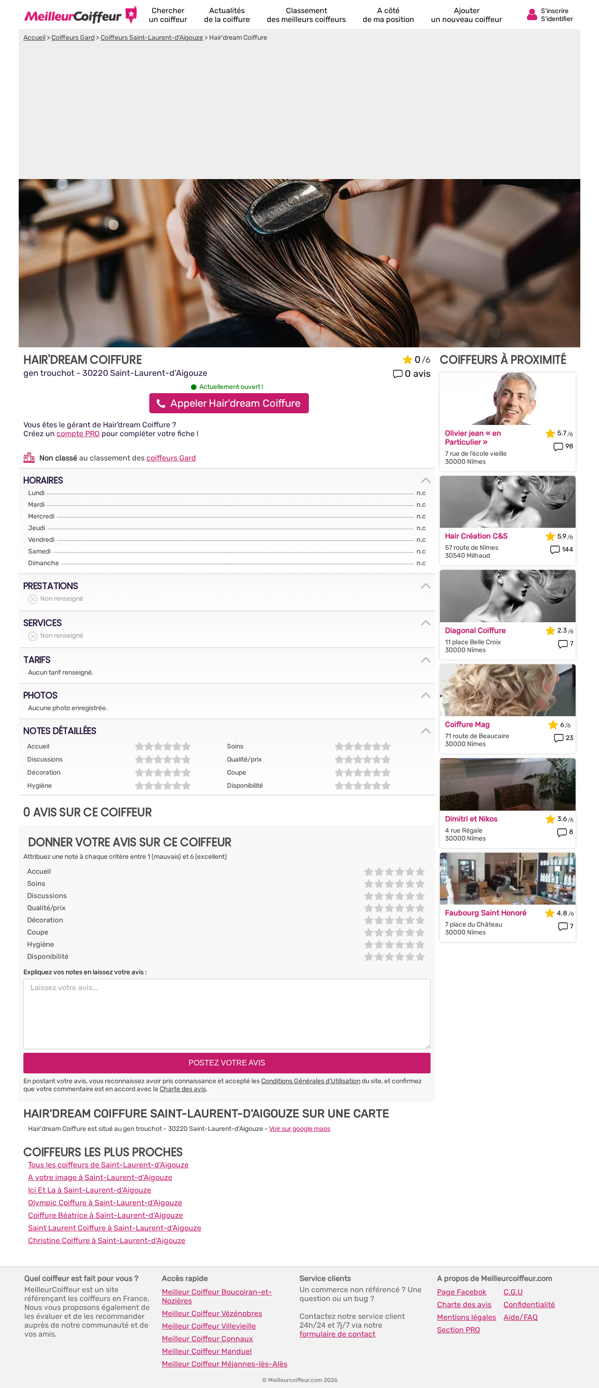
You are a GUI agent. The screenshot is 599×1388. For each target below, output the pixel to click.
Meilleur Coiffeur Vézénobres (212, 1313)
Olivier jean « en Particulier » (473, 437)
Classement (306, 15)
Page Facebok (461, 1291)
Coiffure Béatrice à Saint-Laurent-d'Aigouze (105, 1215)
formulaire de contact (337, 1334)
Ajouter (466, 15)
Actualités (227, 15)
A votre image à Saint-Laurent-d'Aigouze (100, 1177)
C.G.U (513, 1291)
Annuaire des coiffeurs (80, 14)
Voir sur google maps (299, 1129)
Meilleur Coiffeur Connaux (207, 1338)
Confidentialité (529, 1304)
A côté (388, 15)
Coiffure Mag (467, 724)
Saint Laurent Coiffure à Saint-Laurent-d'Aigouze (114, 1227)
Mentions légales (466, 1317)
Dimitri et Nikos (471, 818)
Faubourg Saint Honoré (485, 912)
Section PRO (458, 1329)
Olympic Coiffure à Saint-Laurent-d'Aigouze (105, 1202)
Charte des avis (183, 1089)
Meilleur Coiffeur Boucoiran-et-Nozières (217, 1296)
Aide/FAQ (521, 1317)
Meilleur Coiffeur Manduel (207, 1351)
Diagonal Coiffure (475, 630)
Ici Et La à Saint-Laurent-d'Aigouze (89, 1190)
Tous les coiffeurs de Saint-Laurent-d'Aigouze (108, 1164)
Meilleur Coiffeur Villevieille (209, 1326)
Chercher (168, 15)
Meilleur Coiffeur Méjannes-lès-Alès (224, 1363)
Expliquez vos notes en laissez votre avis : (85, 972)
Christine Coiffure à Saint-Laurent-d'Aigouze (106, 1240)
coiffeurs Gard (171, 457)
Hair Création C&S (476, 536)
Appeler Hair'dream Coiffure (235, 403)
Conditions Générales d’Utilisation (310, 1081)
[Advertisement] (299, 111)
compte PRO (78, 433)
